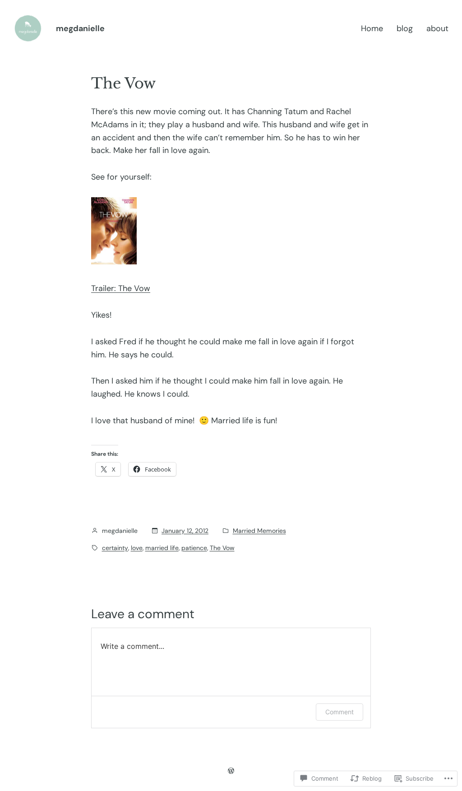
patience (194, 548)
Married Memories (259, 531)
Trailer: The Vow (120, 288)
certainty (115, 548)
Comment (339, 712)
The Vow (222, 548)
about (437, 28)
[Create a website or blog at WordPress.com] (231, 770)
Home (372, 28)
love (137, 548)
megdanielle (80, 28)
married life (162, 548)
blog (405, 28)
